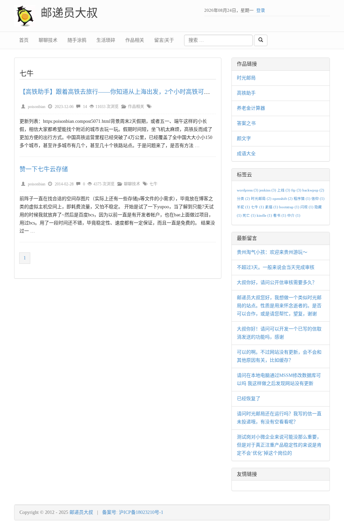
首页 (24, 40)
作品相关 (134, 40)
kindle (264, 215)
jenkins (267, 190)
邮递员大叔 (69, 13)
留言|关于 (164, 40)
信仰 (318, 199)
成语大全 (246, 153)
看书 (279, 215)
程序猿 (302, 199)
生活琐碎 (105, 40)
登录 (260, 10)
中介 (293, 215)
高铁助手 (246, 93)
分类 (243, 199)
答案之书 (246, 123)
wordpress (247, 190)
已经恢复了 (248, 398)
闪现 (306, 207)
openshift (282, 199)
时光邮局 (246, 77)
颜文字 (244, 138)
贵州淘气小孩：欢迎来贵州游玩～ (272, 252)
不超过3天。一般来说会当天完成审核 (275, 267)
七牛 (153, 184)
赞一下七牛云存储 (43, 169)
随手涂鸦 (77, 40)
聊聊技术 (48, 40)
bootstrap (289, 207)
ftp (296, 190)
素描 (271, 207)
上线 (283, 190)
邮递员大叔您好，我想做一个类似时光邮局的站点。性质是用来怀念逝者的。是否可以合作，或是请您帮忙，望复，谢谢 (279, 305)
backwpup (313, 190)
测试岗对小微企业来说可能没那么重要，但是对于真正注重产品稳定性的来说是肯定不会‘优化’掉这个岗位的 (279, 445)
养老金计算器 (251, 108)
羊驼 (243, 207)
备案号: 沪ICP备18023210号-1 (132, 512)
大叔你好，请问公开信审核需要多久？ (277, 282)
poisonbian (36, 106)
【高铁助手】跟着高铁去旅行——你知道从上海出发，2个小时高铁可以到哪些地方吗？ (135, 92)
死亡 (249, 215)
